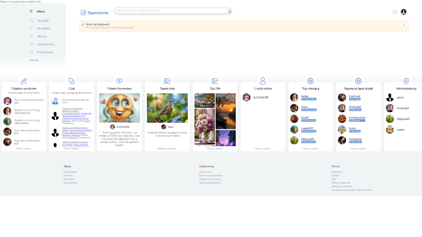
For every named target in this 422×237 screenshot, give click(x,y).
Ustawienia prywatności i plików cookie (352, 190)
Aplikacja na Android (342, 186)
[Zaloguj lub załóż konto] (404, 12)
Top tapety (68, 179)
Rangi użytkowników (209, 182)
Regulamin (337, 172)
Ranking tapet (70, 182)
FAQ (334, 179)
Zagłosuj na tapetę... (167, 148)
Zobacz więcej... (24, 148)
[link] (16, 133)
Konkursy (68, 175)
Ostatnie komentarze (210, 179)
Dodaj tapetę (70, 172)
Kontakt (335, 175)
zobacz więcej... (263, 148)
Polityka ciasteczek (341, 182)
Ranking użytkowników (211, 175)
